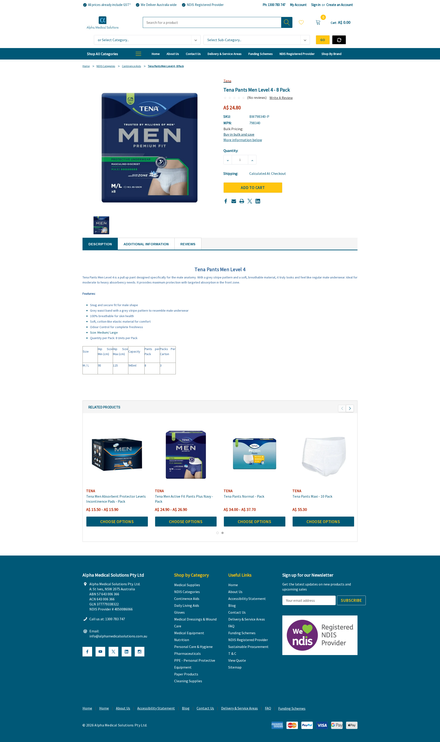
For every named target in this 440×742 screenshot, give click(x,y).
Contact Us (205, 708)
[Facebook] (225, 201)
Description (100, 244)
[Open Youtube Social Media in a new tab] (100, 651)
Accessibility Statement (156, 708)
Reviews (187, 244)
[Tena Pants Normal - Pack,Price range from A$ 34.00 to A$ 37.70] (255, 455)
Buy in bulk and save (238, 134)
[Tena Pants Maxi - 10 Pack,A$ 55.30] (323, 455)
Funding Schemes (291, 708)
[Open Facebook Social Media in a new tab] (87, 651)
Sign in (316, 5)
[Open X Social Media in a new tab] (113, 651)
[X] (250, 201)
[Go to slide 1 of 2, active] (217, 533)
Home (87, 708)
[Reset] (339, 39)
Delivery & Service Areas (239, 708)
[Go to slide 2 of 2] (222, 533)
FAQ (268, 708)
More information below (242, 140)
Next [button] (350, 408)
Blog (186, 708)
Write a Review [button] (281, 97)
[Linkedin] (258, 201)
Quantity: (230, 150)
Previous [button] (342, 408)
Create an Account (339, 5)
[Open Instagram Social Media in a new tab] (139, 651)
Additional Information (146, 244)
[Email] (233, 201)
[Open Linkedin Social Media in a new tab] (126, 651)
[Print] (241, 201)
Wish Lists (301, 23)
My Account (298, 5)
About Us (123, 708)
